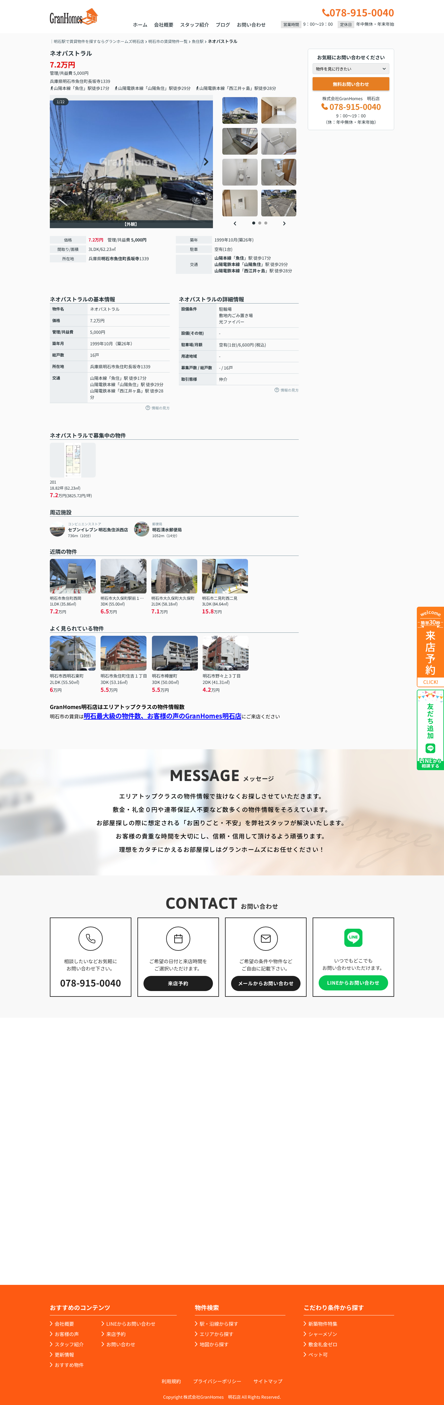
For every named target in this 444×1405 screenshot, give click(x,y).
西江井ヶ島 (254, 271)
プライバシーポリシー (217, 1381)
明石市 (69, 81)
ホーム (140, 24)
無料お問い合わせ (351, 84)
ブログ (223, 24)
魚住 (240, 258)
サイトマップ (267, 1381)
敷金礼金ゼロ (322, 1344)
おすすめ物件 (69, 1364)
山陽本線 (222, 258)
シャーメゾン (322, 1334)
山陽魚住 (252, 264)
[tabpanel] (259, 156)
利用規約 (171, 1381)
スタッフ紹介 (194, 24)
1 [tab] (253, 223)
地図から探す (214, 1344)
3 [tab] (265, 223)
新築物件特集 (322, 1323)
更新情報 (64, 1354)
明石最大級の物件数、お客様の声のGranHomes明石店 (162, 715)
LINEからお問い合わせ (353, 982)
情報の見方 (161, 407)
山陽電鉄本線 (227, 264)
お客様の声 (67, 1334)
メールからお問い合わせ (266, 983)
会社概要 (163, 24)
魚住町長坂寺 (88, 81)
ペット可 (318, 1354)
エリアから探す (216, 1334)
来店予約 (178, 983)
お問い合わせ (251, 24)
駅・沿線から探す (219, 1323)
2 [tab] (259, 223)
